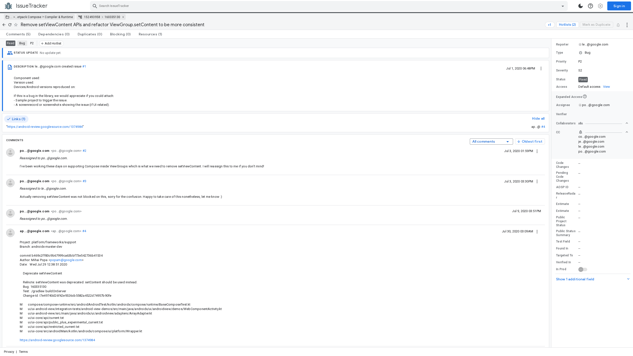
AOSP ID (562, 187)
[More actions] (627, 25)
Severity (562, 70)
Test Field (563, 241)
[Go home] (4, 25)
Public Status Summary (566, 233)
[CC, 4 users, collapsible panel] (603, 132)
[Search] (95, 6)
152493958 (92, 17)
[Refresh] (10, 25)
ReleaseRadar (565, 195)
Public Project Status (561, 221)
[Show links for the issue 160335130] (123, 17)
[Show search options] (563, 6)
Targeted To (564, 255)
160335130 (112, 17)
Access (561, 87)
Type (559, 52)
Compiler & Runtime (59, 17)
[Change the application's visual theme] (581, 6)
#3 (84, 181)
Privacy (9, 352)
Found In (562, 248)
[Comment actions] (537, 151)
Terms (23, 352)
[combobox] (329, 6)
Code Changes (562, 165)
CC (558, 132)
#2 (84, 151)
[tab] (18, 34)
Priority (561, 61)
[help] (590, 6)
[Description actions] (541, 68)
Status (561, 79)
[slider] (552, 193)
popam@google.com (66, 260)
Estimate (562, 204)
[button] (13, 17)
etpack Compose (29, 17)
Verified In (563, 262)
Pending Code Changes (562, 176)
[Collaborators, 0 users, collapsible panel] (603, 123)
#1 (84, 66)
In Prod (561, 269)
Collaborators (566, 123)
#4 (543, 127)
